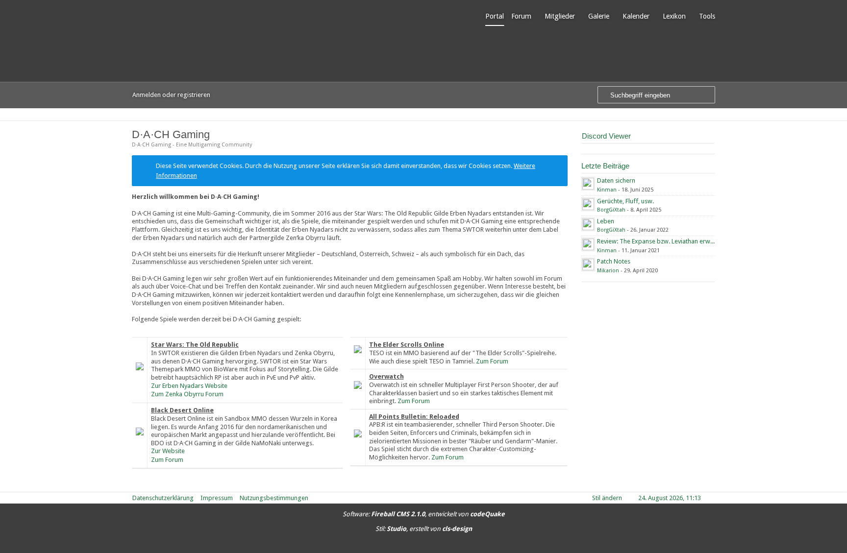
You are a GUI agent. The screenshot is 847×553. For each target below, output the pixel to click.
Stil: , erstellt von (423, 528)
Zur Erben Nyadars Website (189, 385)
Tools (707, 16)
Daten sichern (616, 180)
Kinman (607, 190)
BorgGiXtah (611, 210)
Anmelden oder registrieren (171, 94)
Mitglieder (560, 16)
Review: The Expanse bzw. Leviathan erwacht (659, 241)
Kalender (636, 16)
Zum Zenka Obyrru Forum (187, 394)
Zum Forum (167, 459)
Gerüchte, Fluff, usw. (625, 201)
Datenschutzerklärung (163, 498)
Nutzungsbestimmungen (274, 498)
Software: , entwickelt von (424, 514)
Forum (521, 16)
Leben (605, 221)
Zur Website (168, 451)
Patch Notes (613, 261)
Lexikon (674, 16)
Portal (494, 16)
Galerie (598, 16)
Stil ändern (607, 498)
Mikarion (608, 270)
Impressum (216, 498)
